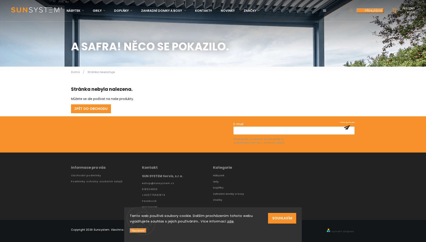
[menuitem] (77, 10)
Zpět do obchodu (91, 108)
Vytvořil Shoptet (342, 231)
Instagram (150, 207)
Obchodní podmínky (86, 175)
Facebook (149, 201)
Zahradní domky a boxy (228, 194)
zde (230, 221)
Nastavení (138, 230)
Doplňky (218, 187)
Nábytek (218, 175)
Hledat (351, 10)
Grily (216, 181)
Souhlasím (282, 218)
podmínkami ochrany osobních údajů (258, 142)
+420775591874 (153, 195)
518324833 (150, 189)
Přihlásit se (347, 127)
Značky (218, 200)
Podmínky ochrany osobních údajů (96, 181)
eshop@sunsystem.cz (158, 183)
